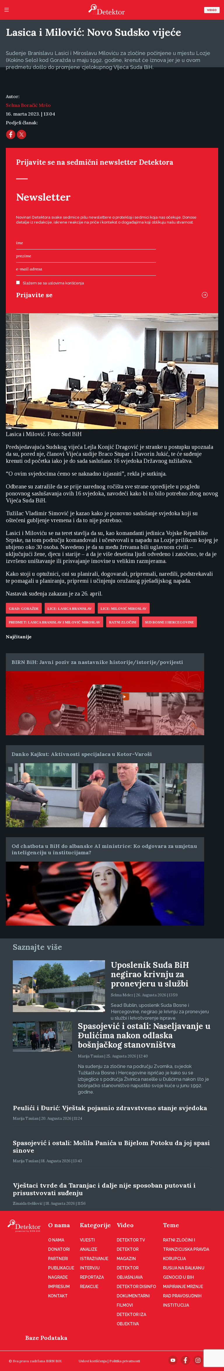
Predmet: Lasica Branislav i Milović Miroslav (54, 622)
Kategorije (95, 1225)
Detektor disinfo (136, 1286)
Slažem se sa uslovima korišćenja (53, 283)
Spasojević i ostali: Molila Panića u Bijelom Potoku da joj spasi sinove (111, 1146)
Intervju (90, 1268)
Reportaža (92, 1277)
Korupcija (174, 1258)
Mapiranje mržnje (183, 1286)
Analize (88, 1249)
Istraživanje (94, 1258)
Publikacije (61, 1268)
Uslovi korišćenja (93, 1361)
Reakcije (89, 1286)
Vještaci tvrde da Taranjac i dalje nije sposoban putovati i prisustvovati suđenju (104, 1189)
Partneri (58, 1258)
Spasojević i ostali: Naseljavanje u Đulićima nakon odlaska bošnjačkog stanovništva (144, 1035)
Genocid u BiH (178, 1277)
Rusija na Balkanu (183, 1268)
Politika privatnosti (124, 1361)
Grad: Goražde (24, 609)
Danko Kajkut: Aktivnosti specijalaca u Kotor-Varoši (82, 754)
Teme (171, 1225)
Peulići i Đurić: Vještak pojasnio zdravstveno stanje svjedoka (110, 1108)
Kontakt (58, 1296)
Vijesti (87, 1240)
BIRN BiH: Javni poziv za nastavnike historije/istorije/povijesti (97, 662)
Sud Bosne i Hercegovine (169, 622)
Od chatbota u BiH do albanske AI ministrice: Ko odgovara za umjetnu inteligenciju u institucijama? (104, 849)
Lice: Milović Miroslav (124, 609)
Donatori (59, 1249)
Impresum (59, 1286)
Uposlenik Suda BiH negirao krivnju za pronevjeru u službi (150, 974)
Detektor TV (131, 1240)
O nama (59, 1225)
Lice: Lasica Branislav (70, 609)
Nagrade (58, 1277)
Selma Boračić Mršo (28, 105)
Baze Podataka (46, 1337)
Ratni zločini (122, 622)
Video (212, 10)
